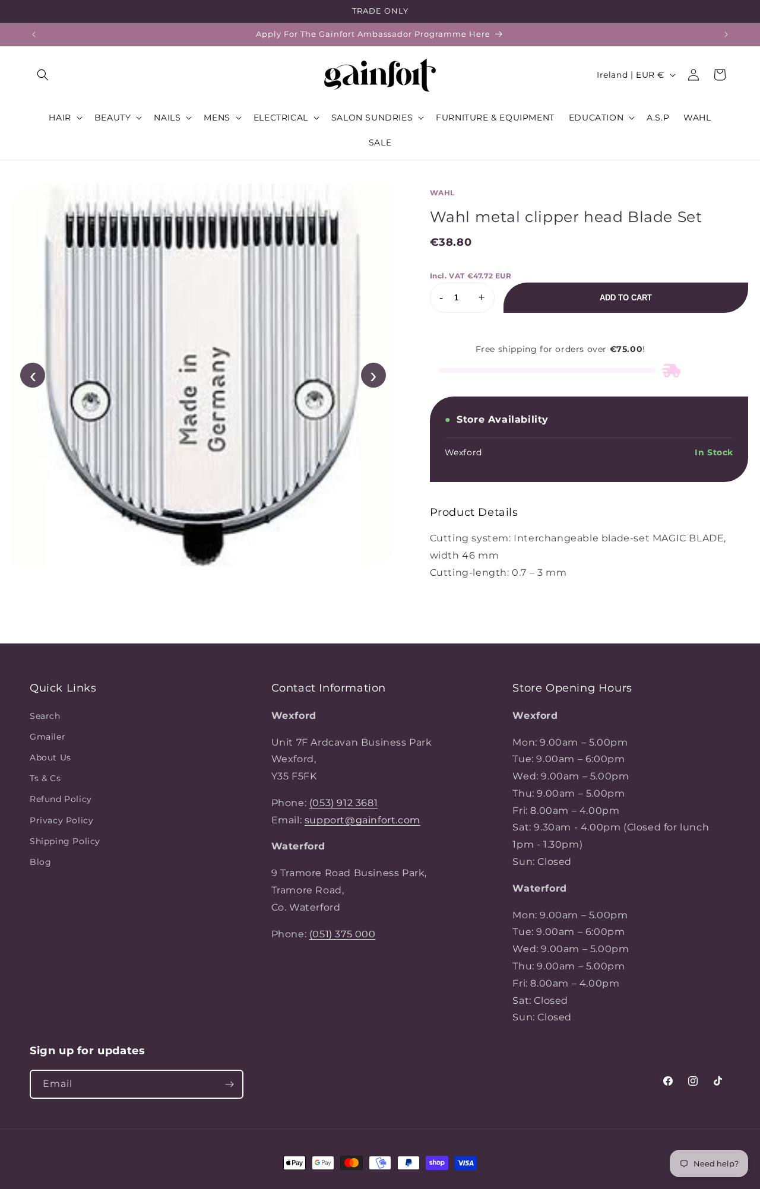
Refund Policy (61, 799)
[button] (43, 75)
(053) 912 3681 (343, 802)
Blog (40, 861)
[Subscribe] (229, 1084)
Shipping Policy (65, 840)
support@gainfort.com (362, 819)
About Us (50, 757)
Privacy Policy (61, 819)
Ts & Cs (45, 778)
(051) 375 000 (342, 933)
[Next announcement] (726, 34)
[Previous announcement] (34, 34)
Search (45, 715)
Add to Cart (626, 297)
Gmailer (47, 736)
